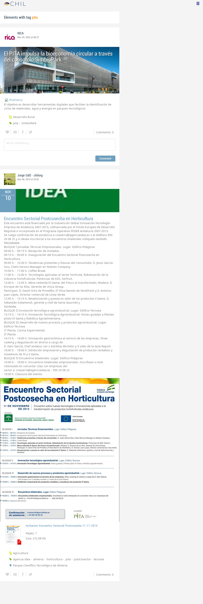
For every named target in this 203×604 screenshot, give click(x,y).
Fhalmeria (15, 100)
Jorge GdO (24, 175)
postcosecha (82, 559)
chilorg (38, 175)
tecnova (99, 559)
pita (15, 123)
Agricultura (20, 553)
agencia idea (21, 559)
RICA (20, 33)
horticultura (54, 559)
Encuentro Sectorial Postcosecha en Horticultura (48, 218)
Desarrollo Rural (24, 117)
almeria (38, 559)
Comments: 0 (105, 132)
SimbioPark (28, 123)
